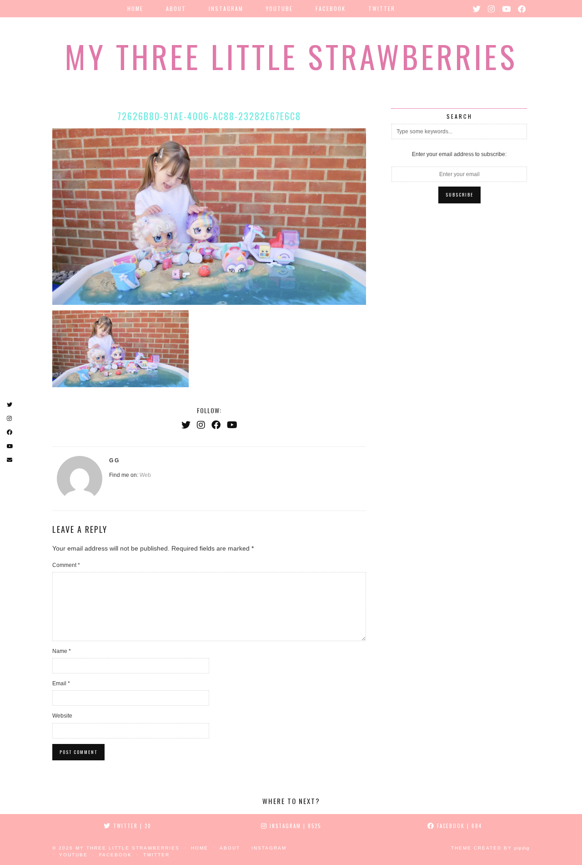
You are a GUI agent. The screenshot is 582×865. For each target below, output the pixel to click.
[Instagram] (492, 8)
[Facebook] (522, 8)
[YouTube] (507, 8)
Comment (66, 565)
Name (61, 651)
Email (61, 683)
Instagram (226, 8)
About (176, 8)
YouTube (279, 8)
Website (62, 716)
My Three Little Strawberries (291, 56)
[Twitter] (477, 8)
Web (145, 475)
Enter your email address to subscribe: (459, 154)
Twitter (381, 8)
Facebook (331, 8)
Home (135, 8)
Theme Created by (490, 847)
